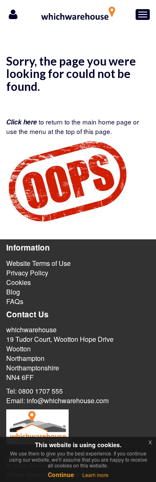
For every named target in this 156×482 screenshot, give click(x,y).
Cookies (18, 282)
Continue (61, 474)
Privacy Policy (27, 273)
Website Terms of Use (38, 263)
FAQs (14, 301)
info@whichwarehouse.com (68, 400)
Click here (21, 122)
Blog (13, 292)
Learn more (95, 474)
